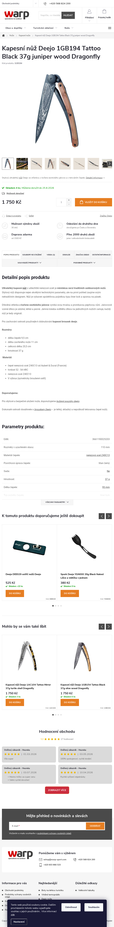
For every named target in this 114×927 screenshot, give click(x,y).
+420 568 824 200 (86, 859)
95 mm (106, 487)
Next (109, 516)
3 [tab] (58, 606)
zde (13, 914)
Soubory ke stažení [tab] (31, 255)
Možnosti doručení (15, 193)
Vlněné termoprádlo (51, 895)
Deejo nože (47, 899)
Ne (108, 471)
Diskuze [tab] (66, 255)
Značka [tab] (82, 255)
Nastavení (19, 921)
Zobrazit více (57, 790)
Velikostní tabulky (86, 890)
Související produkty (28, 263)
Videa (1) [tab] (51, 255)
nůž (20, 177)
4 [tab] (61, 606)
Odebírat (95, 826)
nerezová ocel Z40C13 (98, 455)
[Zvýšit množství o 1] (68, 200)
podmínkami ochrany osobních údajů (54, 833)
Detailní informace (94, 177)
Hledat (68, 15)
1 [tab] (53, 606)
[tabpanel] (29, 562)
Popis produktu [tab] (11, 255)
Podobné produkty (82, 263)
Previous (102, 516)
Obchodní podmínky (10, 3)
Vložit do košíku (96, 202)
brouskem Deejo (42, 409)
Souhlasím (93, 907)
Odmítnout (71, 907)
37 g (107, 479)
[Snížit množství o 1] (68, 204)
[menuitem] (16, 28)
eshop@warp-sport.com (54, 859)
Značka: (106, 216)
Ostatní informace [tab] (101, 255)
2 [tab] (55, 606)
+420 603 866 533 (52, 864)
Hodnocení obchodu (57, 731)
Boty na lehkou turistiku (53, 890)
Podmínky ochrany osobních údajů (18, 895)
